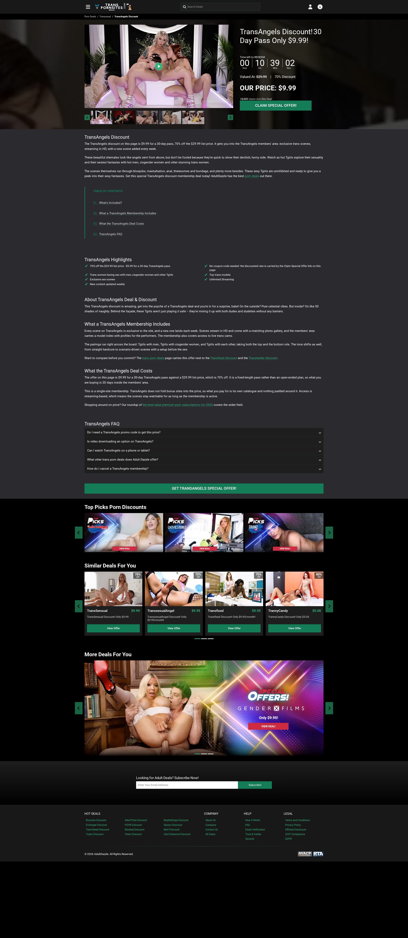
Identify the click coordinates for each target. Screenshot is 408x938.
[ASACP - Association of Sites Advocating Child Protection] (305, 853)
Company (211, 814)
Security (249, 838)
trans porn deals (153, 358)
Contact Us (211, 829)
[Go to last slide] (87, 117)
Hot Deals (92, 814)
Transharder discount (263, 358)
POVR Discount (133, 824)
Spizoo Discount (173, 824)
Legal (288, 814)
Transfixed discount (223, 358)
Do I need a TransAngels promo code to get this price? (123, 432)
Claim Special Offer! (275, 105)
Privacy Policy (293, 824)
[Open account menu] (310, 7)
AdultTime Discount (136, 820)
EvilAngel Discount (96, 824)
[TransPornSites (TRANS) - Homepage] (113, 7)
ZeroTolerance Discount (177, 834)
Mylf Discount (171, 829)
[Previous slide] (79, 533)
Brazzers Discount (96, 820)
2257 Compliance (295, 834)
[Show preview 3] (147, 117)
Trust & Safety (253, 834)
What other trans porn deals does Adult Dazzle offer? (122, 459)
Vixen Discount (133, 834)
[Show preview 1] (101, 117)
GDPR (288, 838)
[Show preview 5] (193, 117)
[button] (101, 117)
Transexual (105, 16)
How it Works (252, 820)
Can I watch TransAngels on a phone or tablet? (118, 450)
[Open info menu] (320, 7)
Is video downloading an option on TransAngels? (120, 441)
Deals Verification (255, 829)
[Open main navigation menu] (87, 7)
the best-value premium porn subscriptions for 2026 (178, 405)
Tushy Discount (94, 834)
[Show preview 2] (124, 117)
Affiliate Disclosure (295, 829)
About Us (210, 820)
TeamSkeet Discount (97, 829)
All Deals (210, 834)
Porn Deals (90, 16)
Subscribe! (255, 785)
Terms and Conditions (297, 820)
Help (247, 814)
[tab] (197, 638)
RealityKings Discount (176, 820)
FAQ (247, 824)
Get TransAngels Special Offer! (204, 488)
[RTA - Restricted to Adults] (318, 853)
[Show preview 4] (170, 117)
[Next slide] (230, 117)
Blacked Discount (134, 829)
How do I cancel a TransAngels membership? (117, 468)
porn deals (252, 176)
